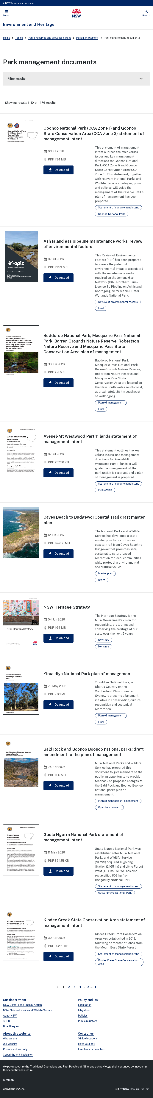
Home (6, 37)
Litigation (84, 1010)
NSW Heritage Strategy (66, 607)
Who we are (10, 1038)
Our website (10, 1043)
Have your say (86, 1043)
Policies (83, 1015)
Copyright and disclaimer (18, 1054)
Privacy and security (15, 1049)
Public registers (87, 1021)
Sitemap (8, 1079)
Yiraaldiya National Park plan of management (87, 673)
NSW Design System (136, 1089)
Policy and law (88, 1000)
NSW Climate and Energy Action (22, 1004)
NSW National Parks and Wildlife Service (27, 1010)
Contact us (86, 1033)
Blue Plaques (11, 1026)
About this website (17, 1033)
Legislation (84, 1004)
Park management (87, 37)
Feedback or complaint (92, 1049)
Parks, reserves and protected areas (49, 37)
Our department (14, 1000)
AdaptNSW (10, 1015)
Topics (19, 37)
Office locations (88, 1038)
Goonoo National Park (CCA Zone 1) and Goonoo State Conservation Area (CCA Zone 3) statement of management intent (93, 134)
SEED (6, 1021)
